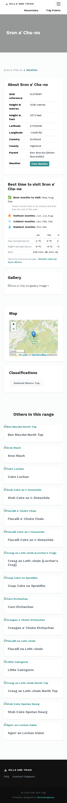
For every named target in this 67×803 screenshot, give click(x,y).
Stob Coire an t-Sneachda (29, 498)
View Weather (39, 163)
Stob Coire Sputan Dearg (27, 712)
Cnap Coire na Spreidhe (26, 586)
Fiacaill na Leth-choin (25, 649)
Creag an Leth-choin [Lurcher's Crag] (33, 563)
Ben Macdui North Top (25, 435)
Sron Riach (16, 456)
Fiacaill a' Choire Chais (26, 519)
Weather (32, 70)
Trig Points (53, 10)
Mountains (31, 10)
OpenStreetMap (39, 354)
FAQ (6, 776)
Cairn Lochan (18, 477)
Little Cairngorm (21, 670)
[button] (34, 334)
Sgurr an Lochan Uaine (26, 733)
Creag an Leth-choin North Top (33, 691)
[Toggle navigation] (58, 4)
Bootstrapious (45, 797)
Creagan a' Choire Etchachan (31, 628)
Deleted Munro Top (27, 383)
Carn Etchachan (20, 607)
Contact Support (24, 776)
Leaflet (24, 354)
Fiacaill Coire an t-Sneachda (31, 540)
